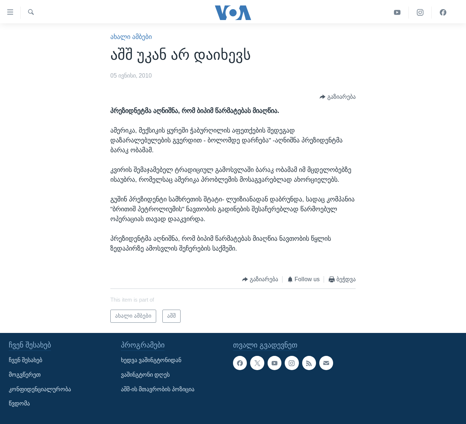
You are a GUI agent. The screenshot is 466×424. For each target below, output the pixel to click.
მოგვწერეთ (25, 375)
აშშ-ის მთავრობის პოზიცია (157, 389)
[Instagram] (420, 13)
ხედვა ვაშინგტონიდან (151, 360)
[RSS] (309, 363)
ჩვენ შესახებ (25, 360)
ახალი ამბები (131, 36)
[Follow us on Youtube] (274, 363)
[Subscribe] (326, 363)
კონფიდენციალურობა (40, 389)
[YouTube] (397, 13)
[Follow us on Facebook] (240, 363)
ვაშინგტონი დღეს (145, 375)
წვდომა (19, 403)
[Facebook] (443, 13)
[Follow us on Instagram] (292, 363)
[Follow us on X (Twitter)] (257, 363)
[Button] (338, 97)
